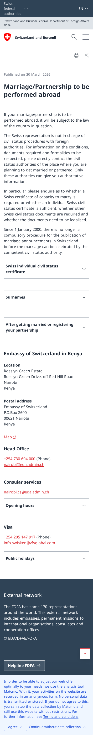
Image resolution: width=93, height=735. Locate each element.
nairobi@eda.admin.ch (24, 464)
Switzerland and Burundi (35, 37)
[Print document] (76, 55)
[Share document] (87, 55)
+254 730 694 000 (19, 458)
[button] (85, 653)
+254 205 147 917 (19, 537)
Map (8, 437)
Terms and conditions (60, 716)
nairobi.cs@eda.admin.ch (26, 492)
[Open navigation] (86, 37)
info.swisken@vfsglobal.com (29, 542)
